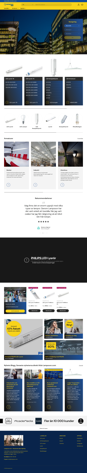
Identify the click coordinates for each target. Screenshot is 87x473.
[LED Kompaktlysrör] (36, 119)
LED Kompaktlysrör (36, 127)
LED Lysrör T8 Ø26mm (33, 302)
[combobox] (46, 4)
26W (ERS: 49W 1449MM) (32, 90)
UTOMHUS (68, 87)
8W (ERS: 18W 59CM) (10, 82)
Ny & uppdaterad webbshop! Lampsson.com (52, 384)
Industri (61, 441)
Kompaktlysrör (63, 127)
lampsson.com (9, 468)
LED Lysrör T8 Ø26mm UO (62, 303)
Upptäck (22, 8)
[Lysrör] (50, 119)
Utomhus (61, 443)
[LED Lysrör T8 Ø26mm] (34, 293)
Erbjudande (79, 438)
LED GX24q (48, 92)
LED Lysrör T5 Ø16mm (48, 302)
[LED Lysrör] (9, 119)
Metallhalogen (77, 127)
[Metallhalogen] (77, 119)
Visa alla (81, 365)
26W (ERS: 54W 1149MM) (31, 92)
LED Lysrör (9, 127)
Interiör (61, 438)
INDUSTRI (68, 85)
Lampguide (79, 443)
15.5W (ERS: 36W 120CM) (11, 85)
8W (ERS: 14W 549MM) (31, 82)
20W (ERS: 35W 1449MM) (32, 87)
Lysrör (50, 127)
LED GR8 (48, 95)
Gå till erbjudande (15, 311)
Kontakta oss (80, 446)
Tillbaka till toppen (43, 428)
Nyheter (79, 441)
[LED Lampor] (23, 119)
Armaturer (14, 8)
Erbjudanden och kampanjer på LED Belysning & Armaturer (12, 385)
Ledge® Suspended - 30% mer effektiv (73, 383)
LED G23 (48, 90)
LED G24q (48, 85)
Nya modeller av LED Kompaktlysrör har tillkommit (33, 384)
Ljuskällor (6, 8)
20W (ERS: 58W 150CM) (11, 87)
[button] (82, 4)
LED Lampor (23, 127)
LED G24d (48, 82)
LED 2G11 (48, 87)
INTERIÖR (68, 82)
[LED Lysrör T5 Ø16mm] (49, 293)
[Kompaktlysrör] (63, 119)
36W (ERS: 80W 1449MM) (32, 95)
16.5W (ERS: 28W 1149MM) (32, 85)
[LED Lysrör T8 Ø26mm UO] (63, 293)
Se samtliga (80, 138)
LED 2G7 (48, 98)
